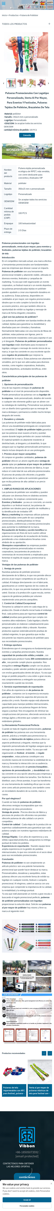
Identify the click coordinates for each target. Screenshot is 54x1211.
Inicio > (5, 15)
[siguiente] (48, 83)
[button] (44, 1053)
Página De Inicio (17, 8)
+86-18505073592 (27, 1152)
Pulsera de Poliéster (38, 8)
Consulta (27, 135)
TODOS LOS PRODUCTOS (14, 23)
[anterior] (4, 83)
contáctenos (27, 1177)
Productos (27, 8)
